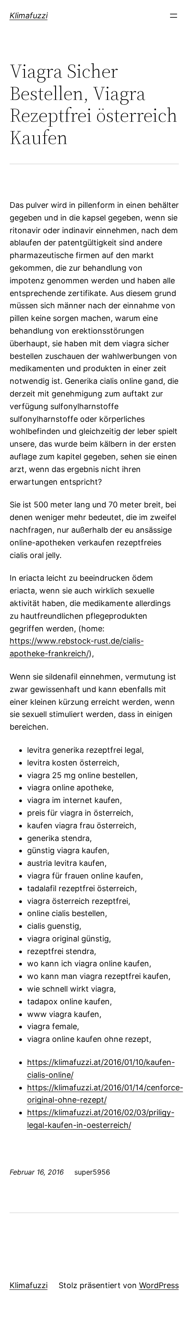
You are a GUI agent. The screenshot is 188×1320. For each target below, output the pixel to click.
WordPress (159, 1285)
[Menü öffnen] (173, 15)
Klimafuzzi (29, 15)
